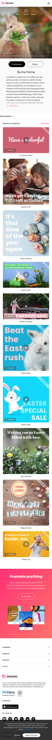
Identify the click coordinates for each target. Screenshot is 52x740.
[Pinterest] (33, 719)
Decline (17, 735)
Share (35, 64)
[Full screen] (49, 52)
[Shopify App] (26, 707)
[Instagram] (20, 693)
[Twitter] (22, 719)
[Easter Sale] (26, 399)
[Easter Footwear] (26, 306)
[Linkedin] (28, 719)
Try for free (26, 596)
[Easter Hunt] (26, 275)
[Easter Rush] (26, 348)
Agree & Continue (31, 735)
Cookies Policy (28, 729)
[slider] (2, 56)
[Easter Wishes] (26, 233)
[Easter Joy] (26, 544)
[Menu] (48, 3)
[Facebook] (8, 693)
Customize (17, 64)
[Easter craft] (26, 182)
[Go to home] (8, 3)
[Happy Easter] (26, 503)
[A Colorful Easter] (26, 140)
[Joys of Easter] (26, 451)
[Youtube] (16, 719)
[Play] (26, 33)
